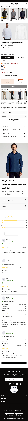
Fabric (4, 206)
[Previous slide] (1, 1)
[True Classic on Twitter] (10, 384)
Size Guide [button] (25, 47)
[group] (5, 14)
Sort (2, 233)
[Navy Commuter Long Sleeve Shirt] (2, 66)
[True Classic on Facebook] (7, 384)
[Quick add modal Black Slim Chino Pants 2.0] (14, 99)
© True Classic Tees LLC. (9, 418)
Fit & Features (7, 200)
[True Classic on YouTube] (17, 384)
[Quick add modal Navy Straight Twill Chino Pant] (22, 99)
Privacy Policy (7, 407)
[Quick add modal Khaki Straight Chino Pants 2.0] (6, 99)
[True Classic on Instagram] (13, 384)
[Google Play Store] (9, 414)
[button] (26, 3)
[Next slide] (26, 1)
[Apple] (19, 414)
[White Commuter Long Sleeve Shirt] (4, 66)
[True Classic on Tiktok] (20, 384)
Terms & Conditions (20, 407)
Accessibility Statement (8, 410)
